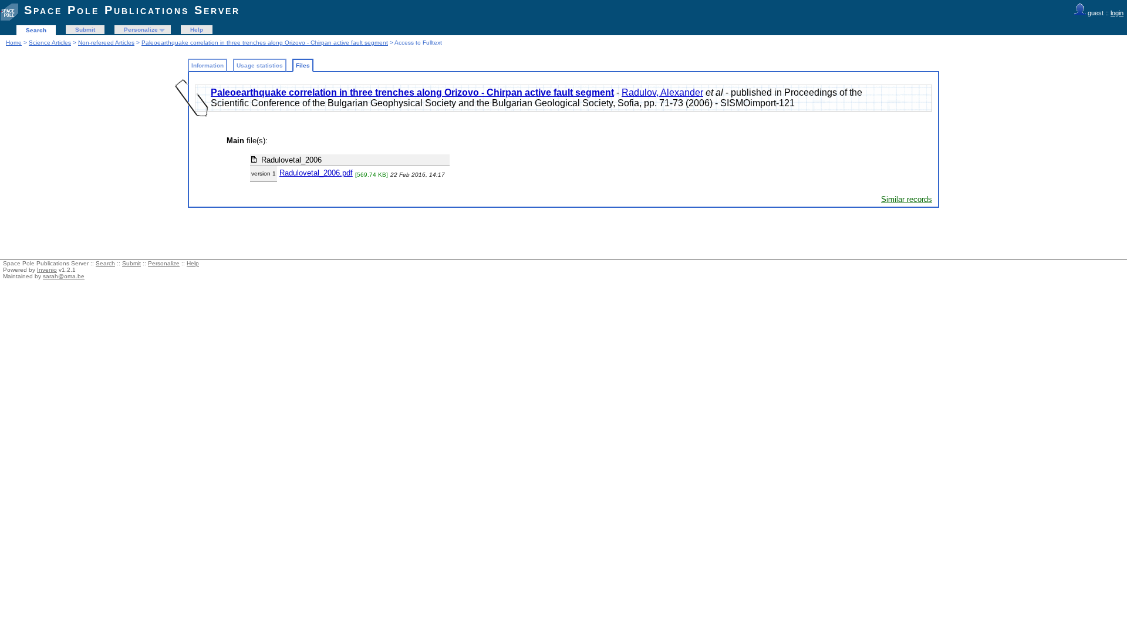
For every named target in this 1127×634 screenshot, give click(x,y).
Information (207, 65)
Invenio (47, 270)
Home (14, 42)
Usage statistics (260, 65)
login (1117, 12)
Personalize (141, 29)
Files (303, 65)
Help (196, 29)
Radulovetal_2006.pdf (316, 172)
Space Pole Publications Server (132, 10)
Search (36, 30)
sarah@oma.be (64, 276)
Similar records (906, 199)
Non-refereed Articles (106, 42)
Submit (85, 29)
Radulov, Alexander (662, 92)
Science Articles (50, 42)
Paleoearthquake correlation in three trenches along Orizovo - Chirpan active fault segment (264, 42)
